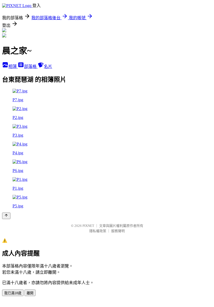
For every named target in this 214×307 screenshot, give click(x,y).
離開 (30, 293)
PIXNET (88, 226)
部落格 (31, 66)
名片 (48, 66)
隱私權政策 (97, 231)
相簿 (13, 66)
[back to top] (6, 216)
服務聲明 (118, 231)
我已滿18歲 (12, 293)
